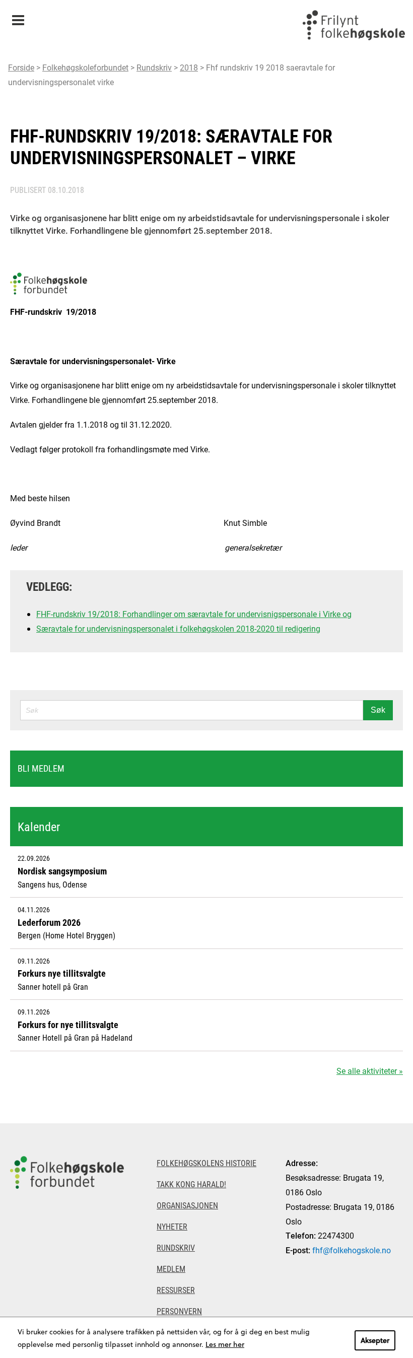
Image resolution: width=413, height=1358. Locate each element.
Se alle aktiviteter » (369, 1070)
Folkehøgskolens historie (206, 1163)
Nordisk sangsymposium (62, 871)
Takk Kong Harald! (191, 1184)
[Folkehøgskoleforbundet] (68, 1172)
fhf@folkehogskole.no (351, 1250)
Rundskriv (154, 67)
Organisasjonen (187, 1205)
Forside (21, 67)
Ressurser (176, 1289)
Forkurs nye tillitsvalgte (62, 973)
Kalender (39, 827)
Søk (378, 710)
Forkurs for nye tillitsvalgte (68, 1025)
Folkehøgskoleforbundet (85, 67)
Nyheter (172, 1226)
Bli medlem (41, 768)
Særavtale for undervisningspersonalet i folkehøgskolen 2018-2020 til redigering (178, 628)
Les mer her (224, 1344)
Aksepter (375, 1340)
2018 (189, 67)
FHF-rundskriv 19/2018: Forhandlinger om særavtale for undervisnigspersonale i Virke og (194, 613)
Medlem (171, 1268)
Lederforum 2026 (49, 922)
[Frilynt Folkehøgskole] (353, 25)
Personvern (179, 1311)
